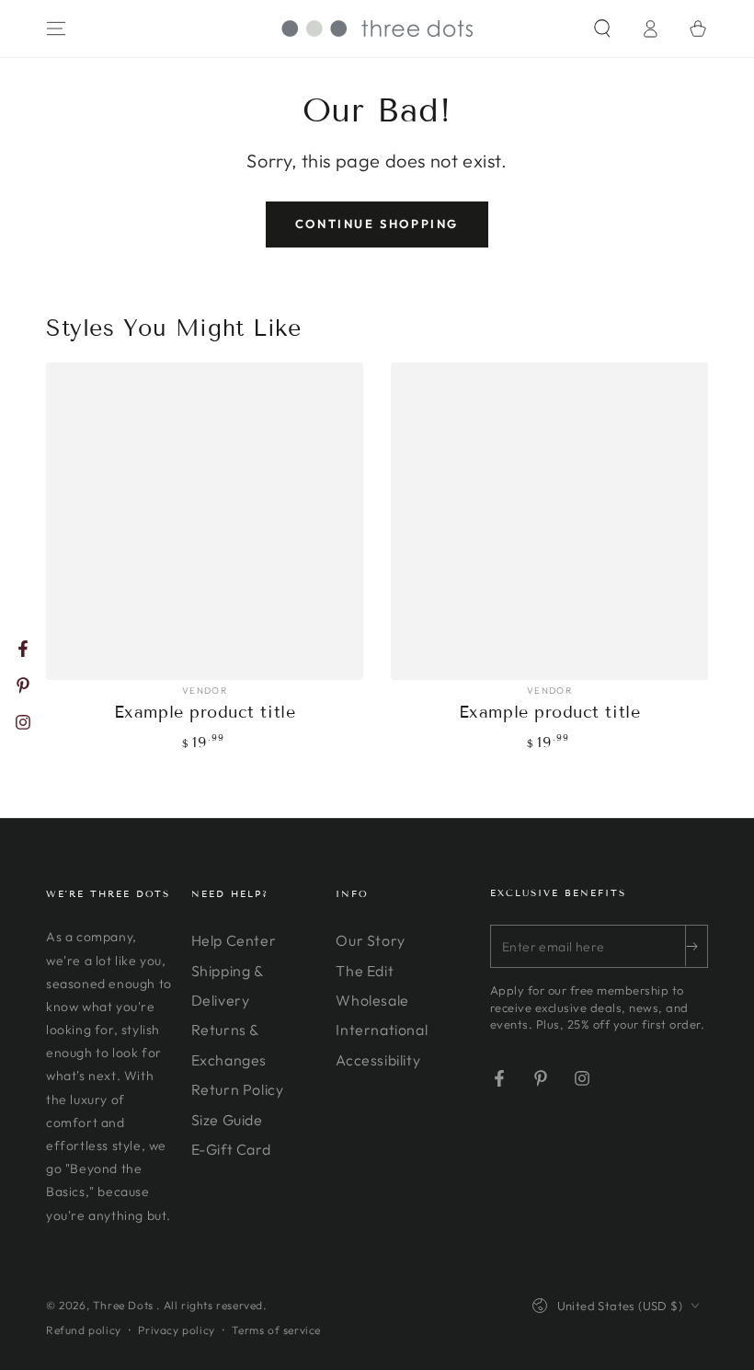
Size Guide (227, 1120)
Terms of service (276, 1330)
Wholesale (372, 1000)
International (382, 1029)
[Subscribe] (696, 946)
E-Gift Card (231, 1149)
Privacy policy (176, 1330)
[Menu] (56, 28)
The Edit (365, 970)
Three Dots (125, 1305)
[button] (602, 28)
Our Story (370, 940)
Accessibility (378, 1060)
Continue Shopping (377, 223)
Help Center (234, 940)
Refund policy (83, 1330)
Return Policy (237, 1089)
